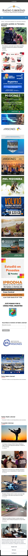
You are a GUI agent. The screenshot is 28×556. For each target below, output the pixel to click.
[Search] (26, 17)
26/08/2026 (5, 448)
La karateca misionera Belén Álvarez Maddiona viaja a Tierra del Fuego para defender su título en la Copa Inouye (13, 445)
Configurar (14, 553)
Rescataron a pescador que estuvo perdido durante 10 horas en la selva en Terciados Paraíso (13, 47)
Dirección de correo (6, 324)
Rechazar (14, 549)
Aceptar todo (14, 546)
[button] (2, 17)
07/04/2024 (5, 50)
